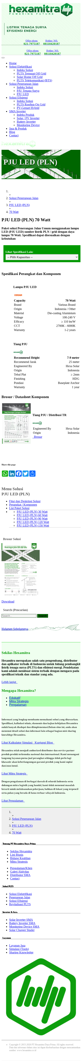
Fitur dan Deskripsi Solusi (24, 501)
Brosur (37, 436)
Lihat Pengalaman (13, 800)
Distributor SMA (20, 875)
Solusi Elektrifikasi (20, 66)
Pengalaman (18, 704)
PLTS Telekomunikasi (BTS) (34, 80)
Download (8, 601)
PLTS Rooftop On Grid (31, 104)
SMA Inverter (17, 111)
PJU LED (23, 94)
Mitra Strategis (19, 701)
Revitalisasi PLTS (20, 904)
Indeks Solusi (25, 70)
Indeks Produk (25, 114)
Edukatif (14, 697)
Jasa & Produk (18, 128)
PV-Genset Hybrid (28, 108)
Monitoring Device (28, 125)
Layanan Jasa (17, 945)
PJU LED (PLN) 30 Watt (32, 511)
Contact (13, 135)
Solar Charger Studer (22, 930)
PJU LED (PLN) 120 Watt (33, 522)
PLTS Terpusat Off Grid (31, 73)
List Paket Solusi (19, 508)
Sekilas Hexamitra (21, 851)
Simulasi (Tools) (19, 949)
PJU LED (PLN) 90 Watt (32, 518)
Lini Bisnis (16, 854)
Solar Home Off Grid (30, 77)
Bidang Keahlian (20, 858)
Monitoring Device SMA (24, 926)
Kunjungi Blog (44, 742)
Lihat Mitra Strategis (15, 773)
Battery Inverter (26, 121)
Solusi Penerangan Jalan (23, 83)
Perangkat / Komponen (23, 504)
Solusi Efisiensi (18, 97)
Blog (12, 132)
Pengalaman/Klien (21, 868)
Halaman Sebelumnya (15, 628)
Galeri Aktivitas (19, 871)
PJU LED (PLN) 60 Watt (32, 515)
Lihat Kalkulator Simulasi (18, 742)
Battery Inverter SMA (22, 923)
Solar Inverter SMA (21, 919)
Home (13, 63)
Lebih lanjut (10, 682)
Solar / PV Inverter (28, 118)
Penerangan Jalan (19, 897)
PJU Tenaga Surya (28, 90)
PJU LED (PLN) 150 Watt (33, 525)
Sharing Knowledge (21, 952)
